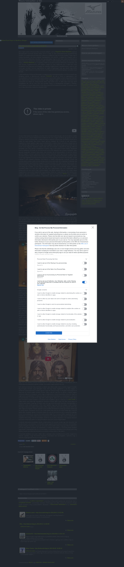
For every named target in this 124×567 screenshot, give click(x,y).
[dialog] (62, 283)
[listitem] (62, 259)
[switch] (84, 263)
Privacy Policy (72, 339)
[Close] (93, 228)
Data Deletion (52, 339)
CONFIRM (49, 333)
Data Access (62, 339)
